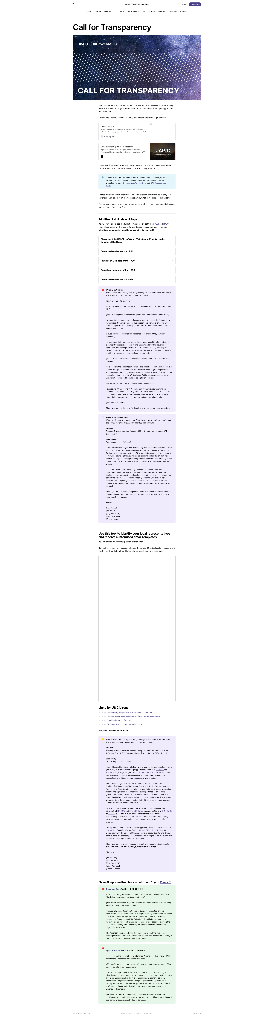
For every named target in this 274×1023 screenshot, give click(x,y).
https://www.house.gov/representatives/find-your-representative (130, 716)
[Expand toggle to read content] (172, 239)
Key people (120, 11)
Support (183, 11)
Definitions (108, 11)
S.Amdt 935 (111, 772)
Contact (130, 1013)
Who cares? (162, 11)
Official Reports (133, 11)
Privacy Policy (148, 1013)
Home (89, 11)
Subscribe (196, 4)
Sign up (138, 1013)
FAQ (144, 11)
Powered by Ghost (195, 1013)
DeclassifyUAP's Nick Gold (134, 183)
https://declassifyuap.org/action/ (116, 720)
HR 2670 (160, 770)
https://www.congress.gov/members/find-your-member (126, 712)
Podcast (173, 11)
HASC (166, 224)
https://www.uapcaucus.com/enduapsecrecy (121, 724)
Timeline (98, 11)
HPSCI (156, 224)
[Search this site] (73, 4)
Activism (152, 11)
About (123, 1013)
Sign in (184, 4)
